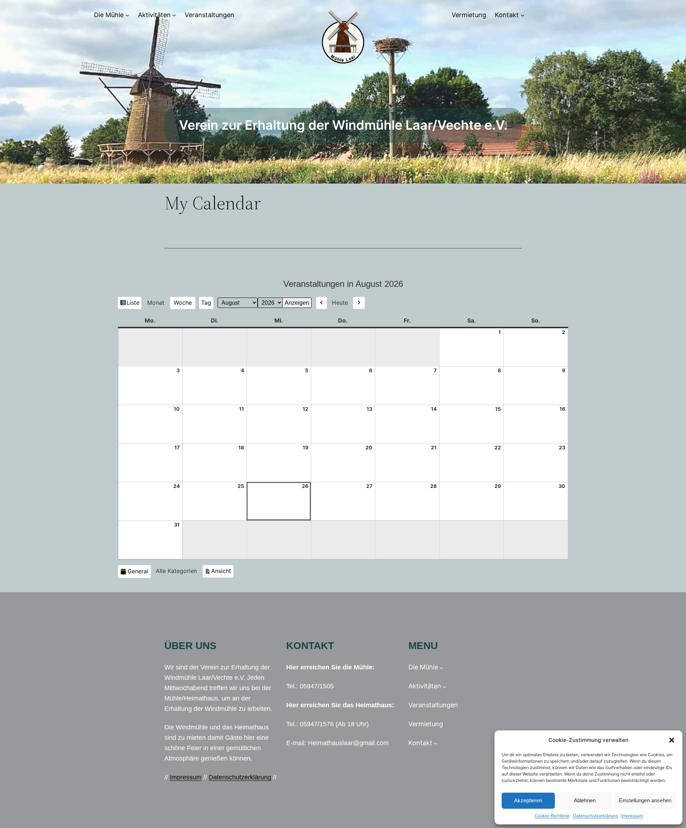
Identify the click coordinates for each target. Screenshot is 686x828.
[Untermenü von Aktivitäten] (174, 15)
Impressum (632, 815)
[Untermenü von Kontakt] (523, 15)
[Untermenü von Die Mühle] (127, 15)
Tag (206, 302)
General (138, 571)
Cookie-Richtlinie (552, 815)
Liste (133, 304)
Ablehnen (585, 800)
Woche (183, 302)
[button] (671, 740)
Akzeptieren (528, 800)
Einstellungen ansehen (645, 800)
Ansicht (222, 570)
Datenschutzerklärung (595, 815)
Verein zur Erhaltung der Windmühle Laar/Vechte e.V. (343, 125)
